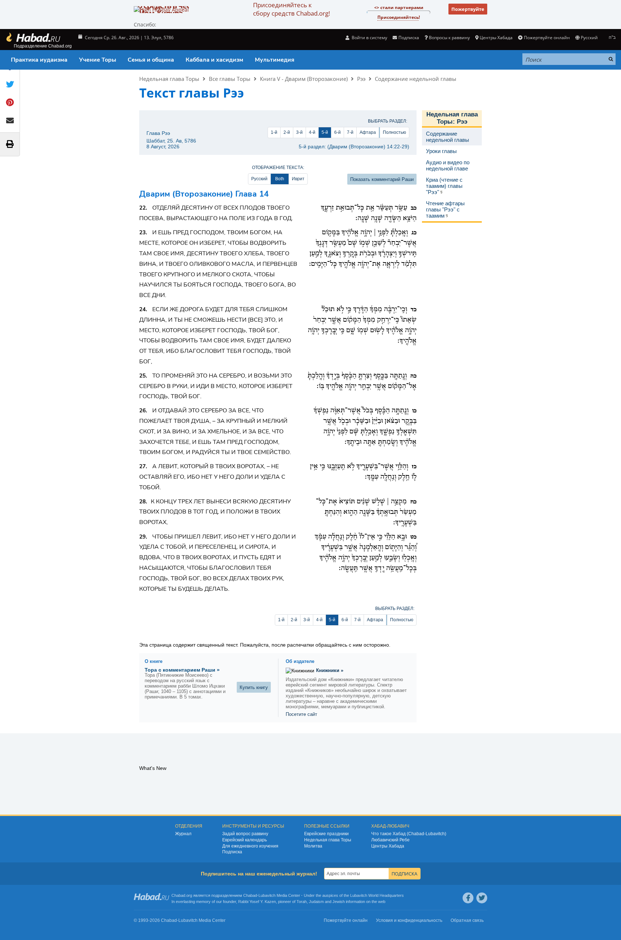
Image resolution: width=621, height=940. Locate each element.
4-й (312, 132)
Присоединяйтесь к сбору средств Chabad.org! (291, 9)
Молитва (313, 846)
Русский (259, 178)
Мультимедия (274, 60)
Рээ (361, 78)
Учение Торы (97, 60)
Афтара (368, 132)
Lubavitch (267, 895)
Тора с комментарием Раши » (182, 670)
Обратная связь (467, 920)
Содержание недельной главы (415, 78)
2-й (286, 132)
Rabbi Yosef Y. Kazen (257, 901)
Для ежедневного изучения (250, 846)
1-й (274, 132)
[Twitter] (481, 897)
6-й (337, 132)
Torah (302, 901)
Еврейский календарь (244, 839)
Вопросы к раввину (449, 37)
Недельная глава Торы (169, 78)
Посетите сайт (301, 714)
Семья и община (151, 60)
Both (279, 178)
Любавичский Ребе (390, 839)
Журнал (183, 833)
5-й (325, 132)
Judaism (316, 901)
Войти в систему (369, 37)
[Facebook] (468, 897)
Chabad (250, 895)
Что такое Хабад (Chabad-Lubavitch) (408, 833)
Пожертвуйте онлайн (547, 37)
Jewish (338, 901)
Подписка (232, 851)
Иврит (298, 178)
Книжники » (329, 670)
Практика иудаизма (39, 60)
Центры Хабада (387, 846)
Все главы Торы (230, 78)
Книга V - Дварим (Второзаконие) (304, 78)
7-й (350, 132)
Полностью (394, 132)
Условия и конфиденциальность (409, 920)
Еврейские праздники (326, 833)
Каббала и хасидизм (214, 60)
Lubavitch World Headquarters (377, 895)
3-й (299, 132)
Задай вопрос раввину (245, 833)
